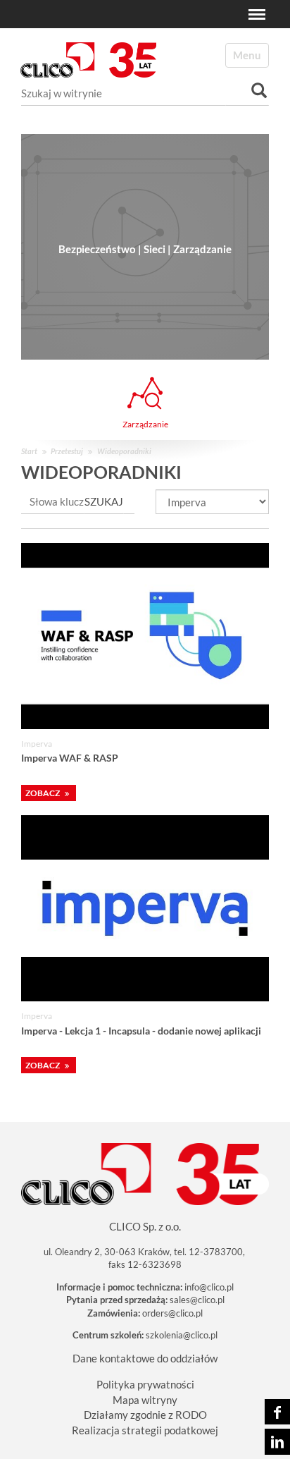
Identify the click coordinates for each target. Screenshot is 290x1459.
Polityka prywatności (145, 1384)
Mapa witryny (145, 1399)
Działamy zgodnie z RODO (145, 1414)
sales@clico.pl (197, 1299)
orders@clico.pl (172, 1313)
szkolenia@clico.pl (182, 1335)
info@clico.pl (209, 1287)
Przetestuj (67, 451)
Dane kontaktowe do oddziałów (145, 1358)
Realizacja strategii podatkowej (145, 1430)
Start (29, 451)
